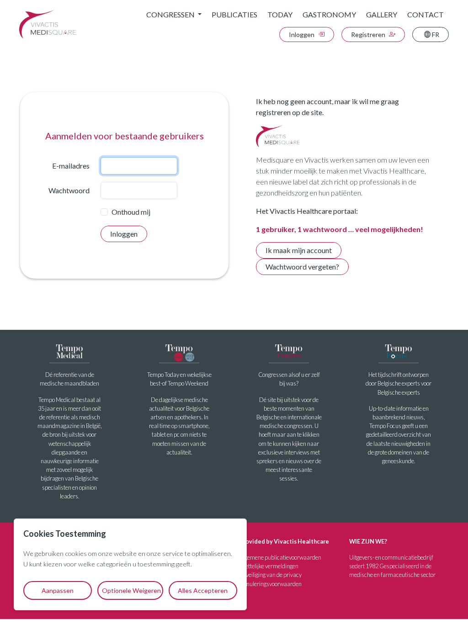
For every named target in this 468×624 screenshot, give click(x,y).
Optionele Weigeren (131, 590)
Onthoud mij (131, 211)
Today (279, 14)
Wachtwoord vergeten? (302, 266)
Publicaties (234, 14)
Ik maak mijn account (299, 250)
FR (435, 34)
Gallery (381, 14)
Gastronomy (329, 14)
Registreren (369, 34)
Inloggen (302, 34)
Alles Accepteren (203, 590)
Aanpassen (58, 590)
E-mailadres (71, 165)
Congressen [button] (171, 14)
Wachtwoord (69, 190)
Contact (425, 14)
